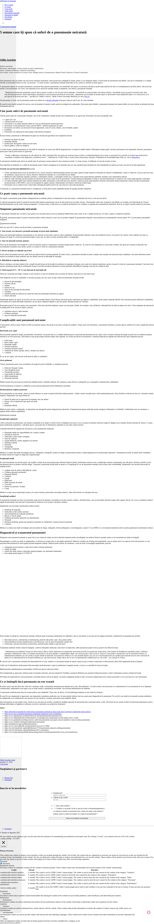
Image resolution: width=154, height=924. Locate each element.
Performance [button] (4, 898)
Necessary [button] (3, 861)
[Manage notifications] (149, 912)
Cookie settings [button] (6, 838)
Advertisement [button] (5, 910)
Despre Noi (9, 778)
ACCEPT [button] (16, 838)
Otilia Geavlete (8, 59)
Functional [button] (4, 891)
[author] (11, 835)
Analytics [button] (3, 904)
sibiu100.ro (136, 157)
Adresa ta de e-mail (60, 797)
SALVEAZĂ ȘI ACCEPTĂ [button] (10, 923)
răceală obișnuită (52, 100)
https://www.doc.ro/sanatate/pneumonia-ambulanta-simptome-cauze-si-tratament (33, 714)
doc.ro (87, 96)
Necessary (6, 864)
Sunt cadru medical (63, 806)
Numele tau (57, 793)
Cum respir (4, 764)
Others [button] (2, 917)
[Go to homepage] (8, 1)
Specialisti (8, 780)
